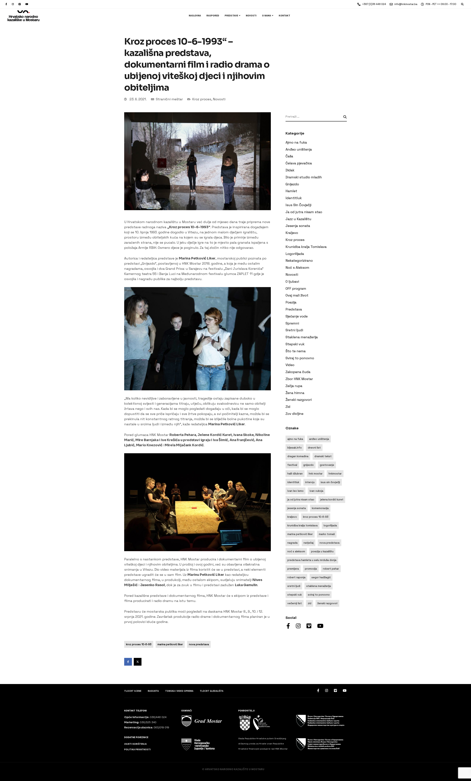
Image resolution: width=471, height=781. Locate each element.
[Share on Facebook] (128, 662)
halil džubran (295, 473)
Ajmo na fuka (296, 142)
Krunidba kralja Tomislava (306, 247)
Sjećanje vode (297, 316)
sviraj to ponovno (319, 594)
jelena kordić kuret (331, 499)
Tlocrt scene (132, 691)
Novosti (251, 15)
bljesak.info (294, 447)
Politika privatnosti (137, 749)
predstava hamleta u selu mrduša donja (311, 560)
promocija (311, 568)
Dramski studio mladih (304, 177)
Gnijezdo (292, 184)
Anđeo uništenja (299, 149)
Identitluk (294, 198)
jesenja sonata (296, 508)
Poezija (291, 302)
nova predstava (199, 644)
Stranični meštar (169, 99)
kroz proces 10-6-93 (138, 644)
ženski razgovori (327, 603)
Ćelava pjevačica (299, 163)
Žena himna (295, 393)
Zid (288, 407)
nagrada (292, 542)
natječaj (309, 542)
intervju (310, 482)
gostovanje (327, 465)
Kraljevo (292, 233)
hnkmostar (335, 473)
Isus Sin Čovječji (298, 205)
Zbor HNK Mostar (299, 379)
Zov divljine (294, 413)
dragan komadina (297, 456)
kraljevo (292, 516)
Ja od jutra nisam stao (304, 212)
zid (309, 603)
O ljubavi (292, 281)
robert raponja (296, 577)
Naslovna (195, 15)
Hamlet (291, 191)
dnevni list (314, 447)
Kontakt (284, 15)
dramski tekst (323, 456)
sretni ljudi (293, 586)
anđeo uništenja (319, 439)
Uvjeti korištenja (135, 744)
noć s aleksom (296, 551)
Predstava (294, 309)
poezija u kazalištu (322, 551)
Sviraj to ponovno (300, 358)
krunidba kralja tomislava (302, 525)
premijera (293, 568)
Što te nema (296, 351)
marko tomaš (327, 534)
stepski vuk (294, 594)
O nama (266, 15)
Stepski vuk (295, 344)
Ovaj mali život (297, 295)
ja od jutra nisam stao (300, 499)
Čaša (289, 156)
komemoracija (320, 508)
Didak (290, 170)
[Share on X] (137, 662)
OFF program (296, 288)
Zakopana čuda (298, 372)
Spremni (292, 323)
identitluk (293, 482)
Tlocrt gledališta (211, 691)
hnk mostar (316, 473)
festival (292, 465)
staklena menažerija (318, 586)
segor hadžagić (321, 577)
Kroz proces (201, 99)
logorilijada (330, 525)
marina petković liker (170, 644)
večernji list (294, 603)
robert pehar (331, 568)
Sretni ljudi (294, 330)
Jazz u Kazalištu (298, 219)
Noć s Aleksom (297, 268)
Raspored (212, 15)
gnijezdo (308, 465)
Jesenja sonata (298, 226)
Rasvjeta (153, 691)
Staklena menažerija (302, 337)
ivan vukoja (316, 490)
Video (290, 365)
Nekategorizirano (299, 261)
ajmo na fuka (295, 439)
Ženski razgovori (299, 400)
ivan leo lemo (295, 490)
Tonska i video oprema (179, 691)
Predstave (231, 15)
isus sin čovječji (330, 482)
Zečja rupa (294, 386)
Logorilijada (295, 254)
